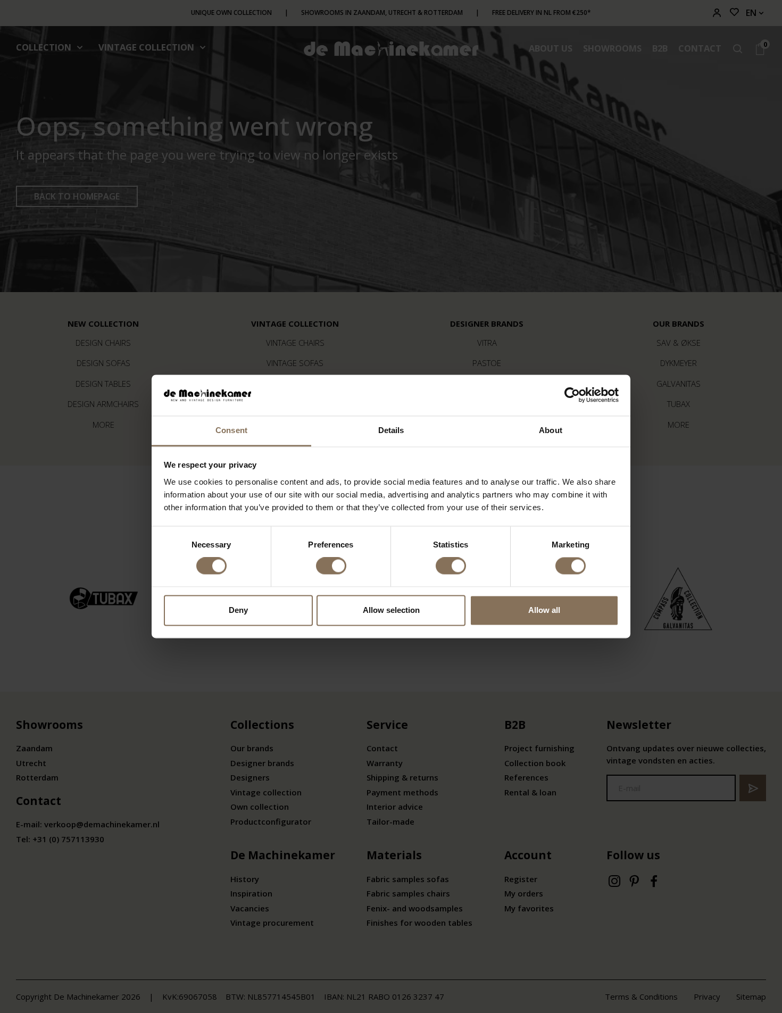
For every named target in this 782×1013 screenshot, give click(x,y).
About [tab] (550, 430)
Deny (238, 610)
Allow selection (391, 610)
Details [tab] (391, 430)
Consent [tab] (231, 430)
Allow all (544, 610)
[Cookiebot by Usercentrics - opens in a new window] (572, 395)
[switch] (331, 566)
